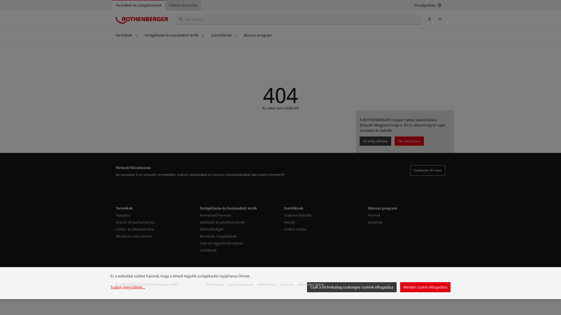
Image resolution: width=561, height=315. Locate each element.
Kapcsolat (287, 284)
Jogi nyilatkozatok (241, 284)
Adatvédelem (266, 284)
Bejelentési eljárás (311, 284)
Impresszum (215, 284)
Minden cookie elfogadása (425, 287)
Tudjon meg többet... (127, 287)
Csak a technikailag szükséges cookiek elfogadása (351, 287)
